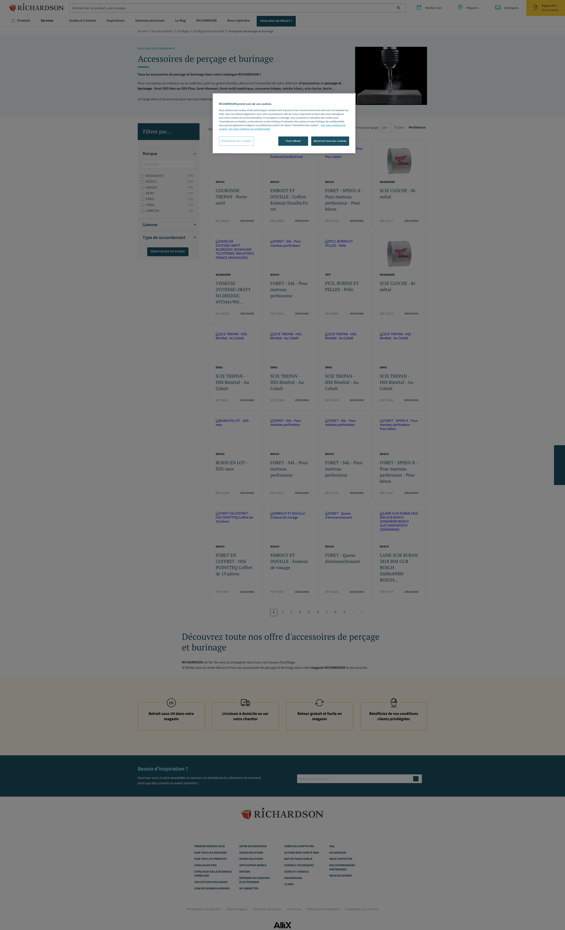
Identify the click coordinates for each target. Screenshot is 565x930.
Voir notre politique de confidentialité (249, 129)
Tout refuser (293, 141)
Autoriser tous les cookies (330, 141)
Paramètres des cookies (236, 141)
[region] (284, 123)
